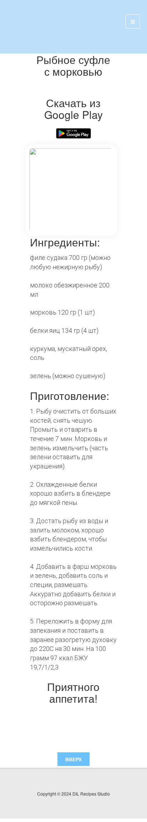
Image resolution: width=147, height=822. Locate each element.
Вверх (73, 759)
